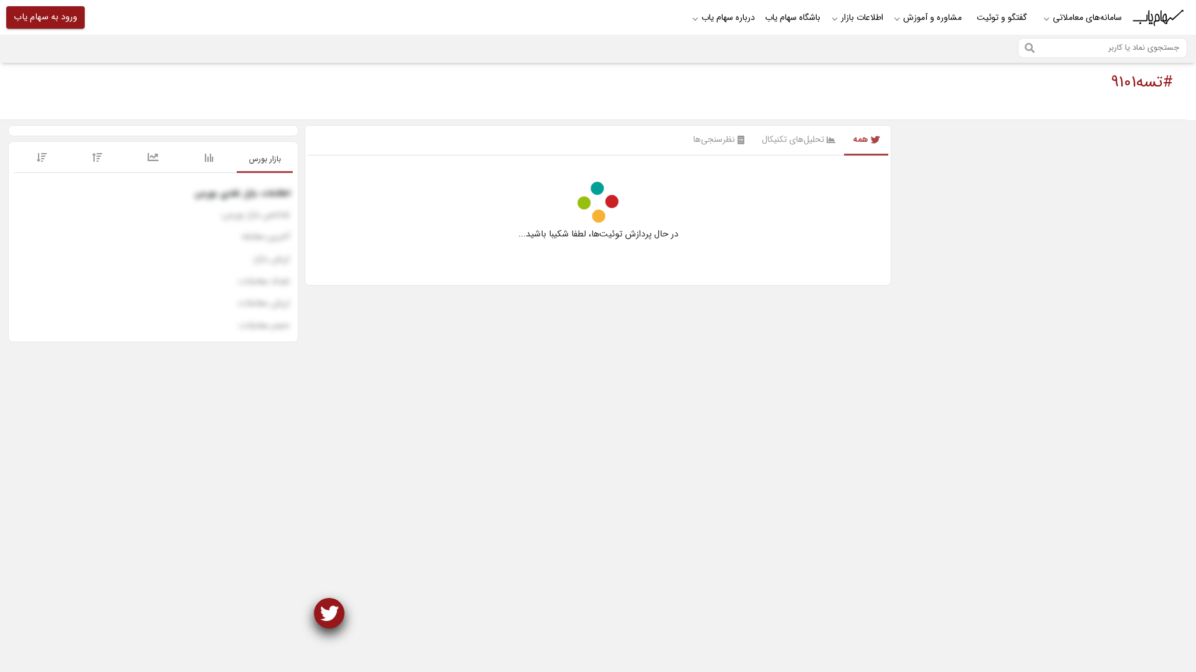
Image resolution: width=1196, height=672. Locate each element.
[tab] (265, 160)
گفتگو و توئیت (1002, 17)
